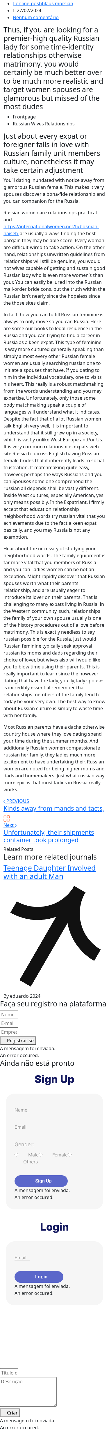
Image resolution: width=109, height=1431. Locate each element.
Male (33, 1155)
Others (30, 1162)
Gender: (24, 1144)
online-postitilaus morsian (44, 3)
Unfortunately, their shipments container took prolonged (48, 836)
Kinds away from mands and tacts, (53, 808)
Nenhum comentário (36, 17)
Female (60, 1155)
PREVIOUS (17, 801)
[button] (18, 1040)
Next (9, 825)
